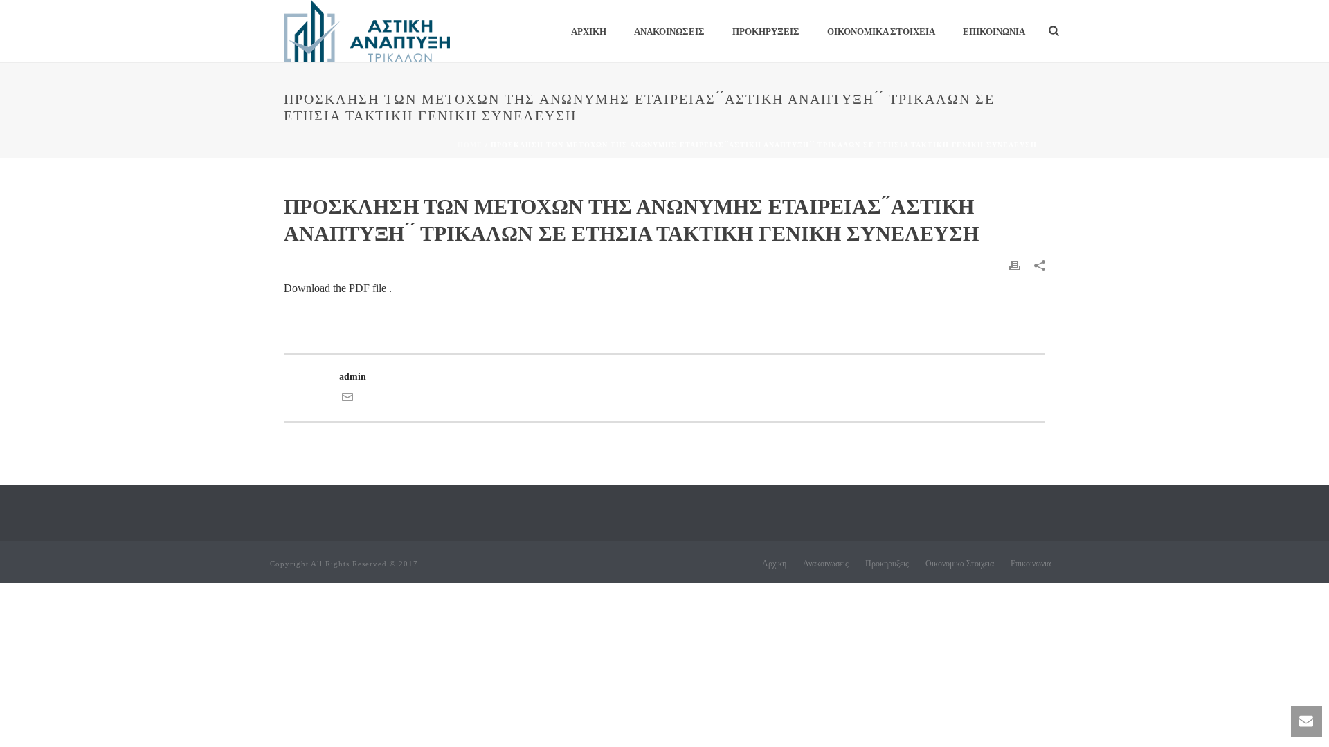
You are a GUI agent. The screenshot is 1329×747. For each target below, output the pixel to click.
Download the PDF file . (338, 288)
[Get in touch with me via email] (347, 399)
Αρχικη (588, 31)
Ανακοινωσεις (669, 31)
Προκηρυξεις (765, 31)
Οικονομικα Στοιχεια (881, 31)
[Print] (1014, 265)
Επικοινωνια (994, 31)
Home (470, 145)
